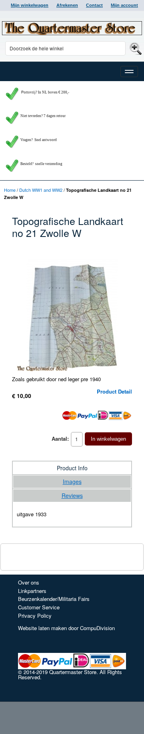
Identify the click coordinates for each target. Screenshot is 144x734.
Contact (94, 5)
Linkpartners (32, 591)
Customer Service (39, 607)
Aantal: (60, 438)
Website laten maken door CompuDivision (66, 628)
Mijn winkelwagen (29, 5)
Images (72, 481)
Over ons (28, 582)
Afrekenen (67, 5)
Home (10, 190)
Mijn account (124, 5)
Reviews (72, 495)
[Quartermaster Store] (72, 28)
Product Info (72, 468)
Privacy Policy (35, 615)
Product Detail (114, 391)
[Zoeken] (134, 48)
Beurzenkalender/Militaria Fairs (54, 599)
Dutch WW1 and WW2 (40, 190)
